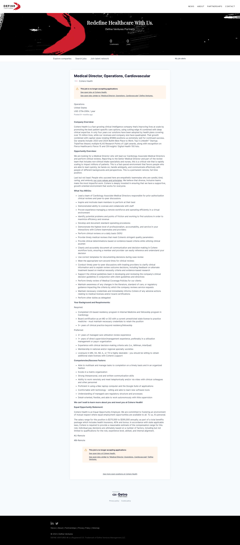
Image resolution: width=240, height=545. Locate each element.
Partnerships (214, 6)
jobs (80, 58)
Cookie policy (126, 501)
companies (62, 58)
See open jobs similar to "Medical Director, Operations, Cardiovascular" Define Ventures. (116, 96)
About (200, 6)
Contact (230, 6)
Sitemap (96, 528)
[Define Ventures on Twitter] (56, 524)
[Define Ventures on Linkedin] (52, 523)
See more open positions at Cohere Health (120, 474)
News (191, 6)
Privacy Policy (84, 528)
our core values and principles (108, 180)
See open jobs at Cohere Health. (93, 92)
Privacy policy (114, 501)
